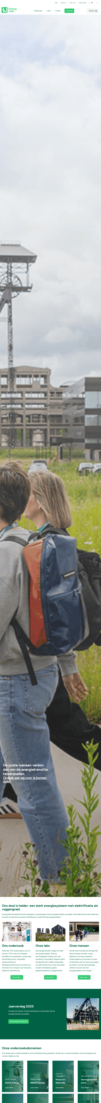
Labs (48, 11)
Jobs (56, 3)
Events (57, 11)
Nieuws (63, 3)
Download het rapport (18, 1021)
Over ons (72, 3)
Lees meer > (17, 977)
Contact (69, 11)
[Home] (9, 10)
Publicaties (82, 3)
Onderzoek (38, 11)
